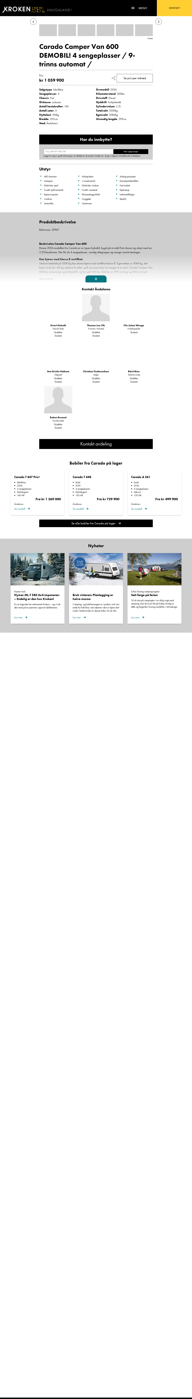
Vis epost (58, 335)
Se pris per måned (135, 78)
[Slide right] (158, 22)
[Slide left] (33, 22)
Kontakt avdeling (96, 444)
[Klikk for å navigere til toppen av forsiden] (22, 9)
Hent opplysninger (131, 152)
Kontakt (174, 8)
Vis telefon (58, 332)
